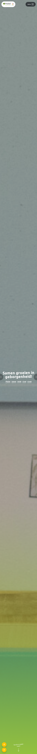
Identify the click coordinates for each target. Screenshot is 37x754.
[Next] (33, 377)
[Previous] (3, 377)
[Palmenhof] (8, 4)
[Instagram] (4, 750)
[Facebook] (4, 744)
